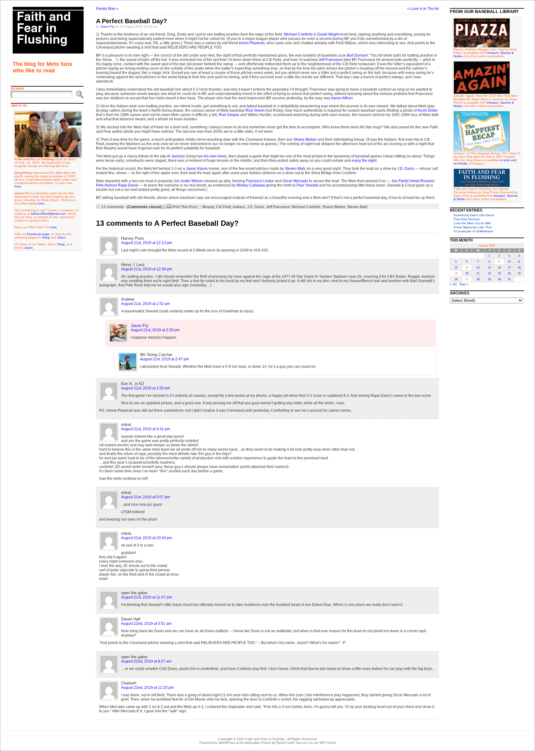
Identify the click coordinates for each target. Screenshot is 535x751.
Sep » (463, 284)
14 (478, 267)
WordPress (226, 743)
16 (499, 267)
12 (456, 267)
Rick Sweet (255, 110)
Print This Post (184, 207)
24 (509, 273)
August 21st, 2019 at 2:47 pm (164, 359)
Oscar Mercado (295, 181)
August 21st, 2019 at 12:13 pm (146, 243)
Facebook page (38, 234)
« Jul (453, 284)
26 (456, 279)
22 (489, 273)
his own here (214, 156)
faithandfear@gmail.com (48, 213)
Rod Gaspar (229, 115)
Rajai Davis (127, 185)
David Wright (328, 34)
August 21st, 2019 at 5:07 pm (145, 497)
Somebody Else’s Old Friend (474, 215)
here (18, 186)
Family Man (105, 8)
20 (466, 273)
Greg (46, 237)
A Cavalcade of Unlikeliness (473, 231)
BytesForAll (285, 743)
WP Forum (328, 743)
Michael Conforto (298, 34)
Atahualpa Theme (258, 743)
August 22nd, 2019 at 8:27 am (146, 661)
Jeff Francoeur (331, 60)
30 (499, 279)
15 (489, 267)
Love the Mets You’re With (472, 223)
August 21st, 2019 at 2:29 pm (155, 330)
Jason (61, 237)
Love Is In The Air (424, 8)
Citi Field (223, 207)
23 (499, 273)
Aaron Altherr (342, 98)
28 (478, 279)
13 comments (112, 207)
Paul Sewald (307, 185)
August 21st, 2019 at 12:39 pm (146, 269)
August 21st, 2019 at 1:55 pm (145, 388)
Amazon (493, 52)
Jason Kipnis (197, 168)
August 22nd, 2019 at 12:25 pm (147, 687)
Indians (239, 207)
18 (519, 267)
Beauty (208, 207)
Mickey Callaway (251, 185)
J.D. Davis (405, 168)
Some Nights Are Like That (473, 227)
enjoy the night (364, 160)
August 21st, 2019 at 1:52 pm (145, 304)
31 (509, 279)
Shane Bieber (305, 139)
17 (509, 267)
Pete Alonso (106, 185)
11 (519, 261)
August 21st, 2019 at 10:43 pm (146, 538)
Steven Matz (295, 168)
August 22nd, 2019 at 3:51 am (146, 623)
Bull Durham (357, 55)
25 (519, 273)
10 (509, 261)
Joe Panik (399, 181)
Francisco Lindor (260, 181)
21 (478, 273)
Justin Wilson (192, 181)
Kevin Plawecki (252, 43)
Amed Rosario (422, 181)
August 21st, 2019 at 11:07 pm (146, 597)
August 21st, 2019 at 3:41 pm (145, 429)
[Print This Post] (168, 207)
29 (489, 279)
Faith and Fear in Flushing (264, 739)
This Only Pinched (467, 219)
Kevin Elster (428, 110)
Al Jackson (176, 156)
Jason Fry (107, 26)
